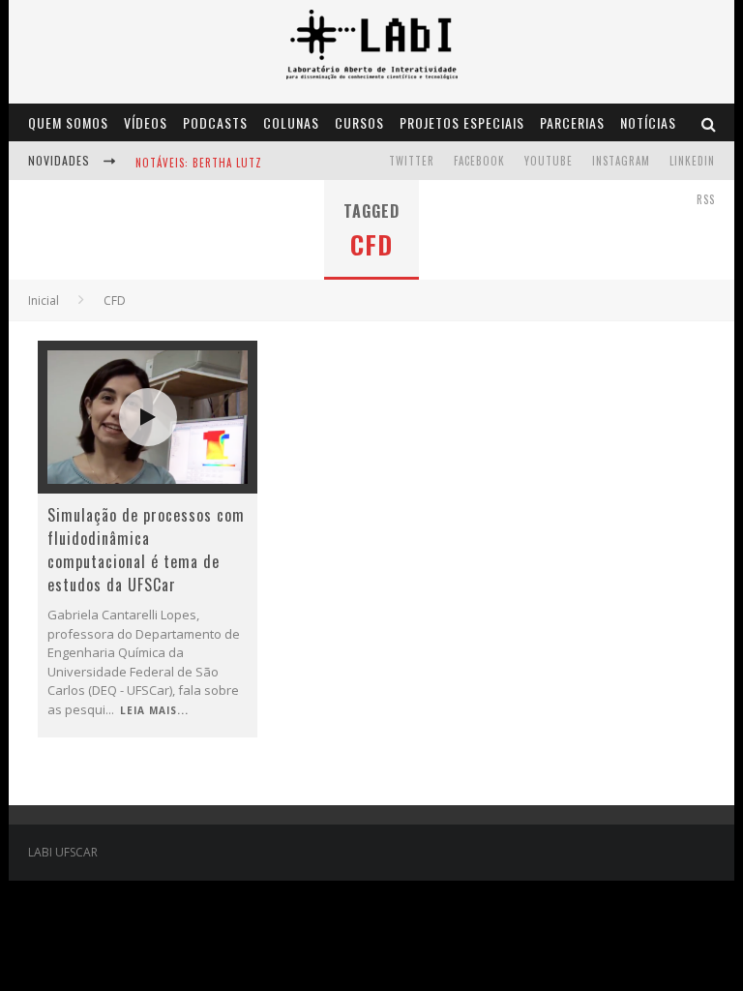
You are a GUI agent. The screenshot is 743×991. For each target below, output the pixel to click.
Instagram (621, 160)
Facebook (479, 160)
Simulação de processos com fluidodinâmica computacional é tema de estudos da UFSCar (146, 549)
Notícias (648, 122)
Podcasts (215, 122)
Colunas (291, 122)
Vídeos (145, 122)
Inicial (43, 300)
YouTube (548, 160)
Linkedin (692, 160)
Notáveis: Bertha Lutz (198, 162)
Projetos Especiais (462, 122)
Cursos (359, 122)
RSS (706, 199)
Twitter (411, 160)
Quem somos (68, 122)
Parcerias (572, 122)
